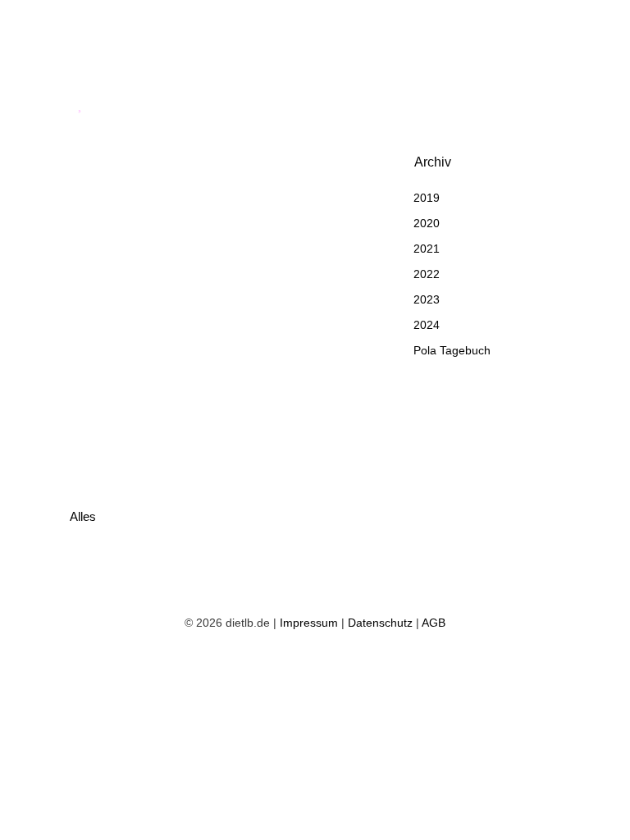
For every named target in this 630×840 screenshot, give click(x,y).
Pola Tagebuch (452, 350)
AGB (433, 622)
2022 (426, 274)
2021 (426, 248)
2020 (426, 223)
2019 (426, 197)
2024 (426, 324)
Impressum (309, 622)
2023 (426, 299)
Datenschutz (380, 622)
